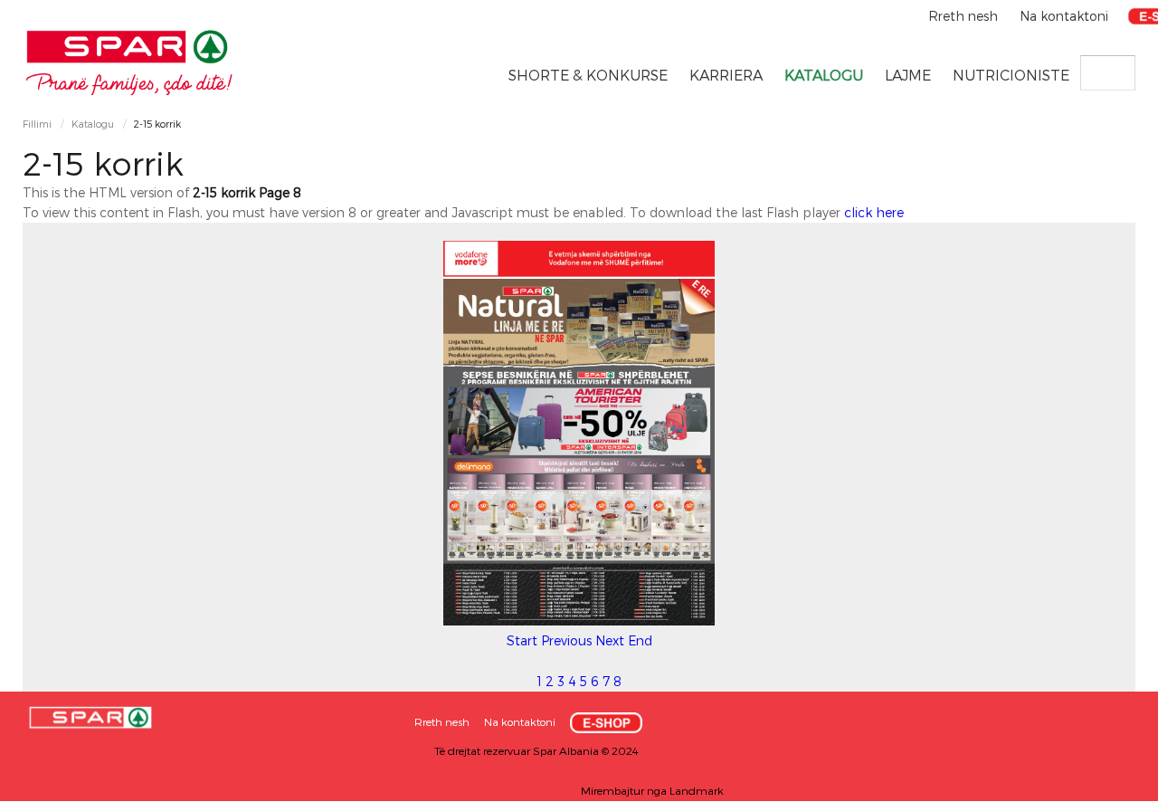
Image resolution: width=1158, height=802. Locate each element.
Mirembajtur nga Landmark (652, 790)
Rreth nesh (964, 16)
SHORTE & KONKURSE (588, 74)
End (640, 640)
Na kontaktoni (1064, 16)
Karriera (726, 74)
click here (874, 212)
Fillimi (37, 123)
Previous (566, 640)
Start (522, 640)
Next (609, 640)
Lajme (908, 74)
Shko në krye (1108, 781)
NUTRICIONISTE (1011, 74)
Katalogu (823, 74)
